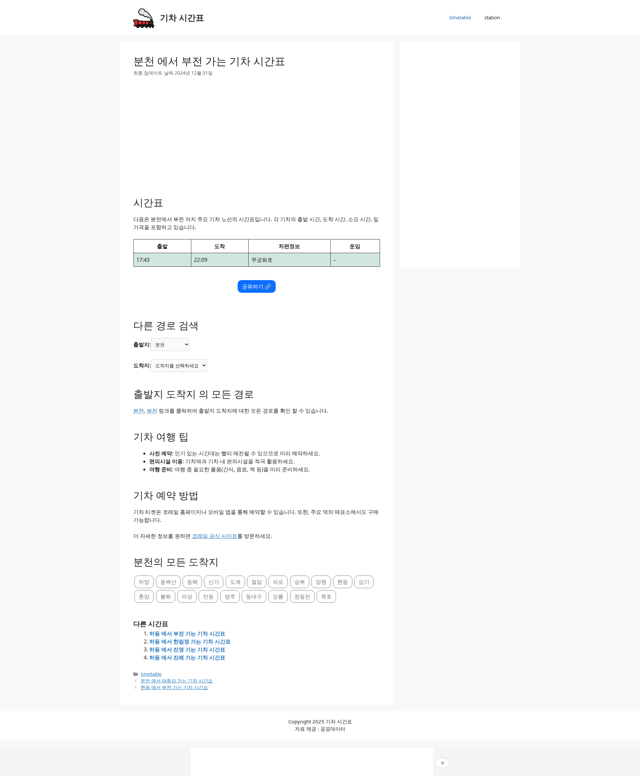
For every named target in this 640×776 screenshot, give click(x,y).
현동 (342, 581)
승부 (299, 581)
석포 (278, 581)
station (492, 17)
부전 (152, 410)
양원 (321, 581)
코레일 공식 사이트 (214, 536)
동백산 (168, 581)
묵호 (326, 596)
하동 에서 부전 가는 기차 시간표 (187, 633)
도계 (235, 581)
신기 (213, 581)
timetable (460, 17)
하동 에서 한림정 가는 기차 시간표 (190, 641)
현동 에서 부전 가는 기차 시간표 (174, 687)
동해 (192, 581)
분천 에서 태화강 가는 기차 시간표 (177, 680)
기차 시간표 (182, 17)
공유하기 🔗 (256, 286)
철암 (256, 581)
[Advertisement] (256, 134)
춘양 (144, 596)
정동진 (302, 596)
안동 (208, 596)
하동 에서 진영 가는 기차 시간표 (187, 649)
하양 (144, 581)
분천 (138, 410)
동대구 (254, 596)
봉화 (165, 596)
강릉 (278, 596)
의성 (187, 596)
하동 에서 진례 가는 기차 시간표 (187, 657)
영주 (230, 596)
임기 (364, 581)
